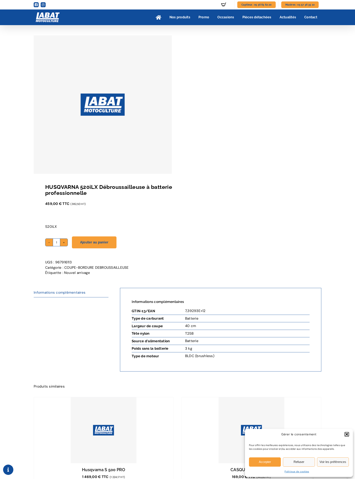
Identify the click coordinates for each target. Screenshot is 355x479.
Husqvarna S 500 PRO (103, 469)
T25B (189, 333)
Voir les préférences (332, 462)
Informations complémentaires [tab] (59, 292)
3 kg (188, 348)
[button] (347, 434)
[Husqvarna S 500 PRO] (103, 430)
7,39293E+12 (195, 310)
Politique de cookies (297, 471)
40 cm (190, 326)
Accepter (265, 462)
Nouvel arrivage (77, 272)
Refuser (299, 462)
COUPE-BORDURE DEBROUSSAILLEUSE (96, 267)
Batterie (191, 318)
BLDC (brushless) (199, 356)
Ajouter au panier (94, 242)
